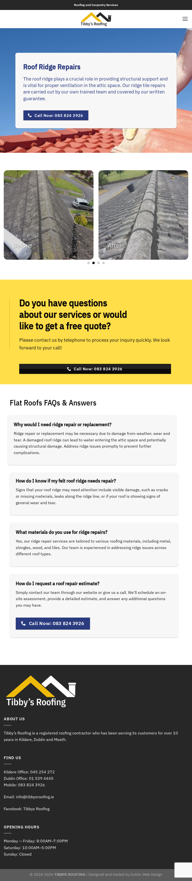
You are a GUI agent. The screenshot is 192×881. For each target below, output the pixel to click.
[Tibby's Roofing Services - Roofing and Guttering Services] (96, 19)
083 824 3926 (31, 785)
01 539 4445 (41, 778)
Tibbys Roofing (36, 808)
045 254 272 (42, 772)
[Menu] (185, 19)
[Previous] (11, 217)
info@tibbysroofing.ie (35, 797)
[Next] (180, 217)
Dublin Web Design (146, 874)
